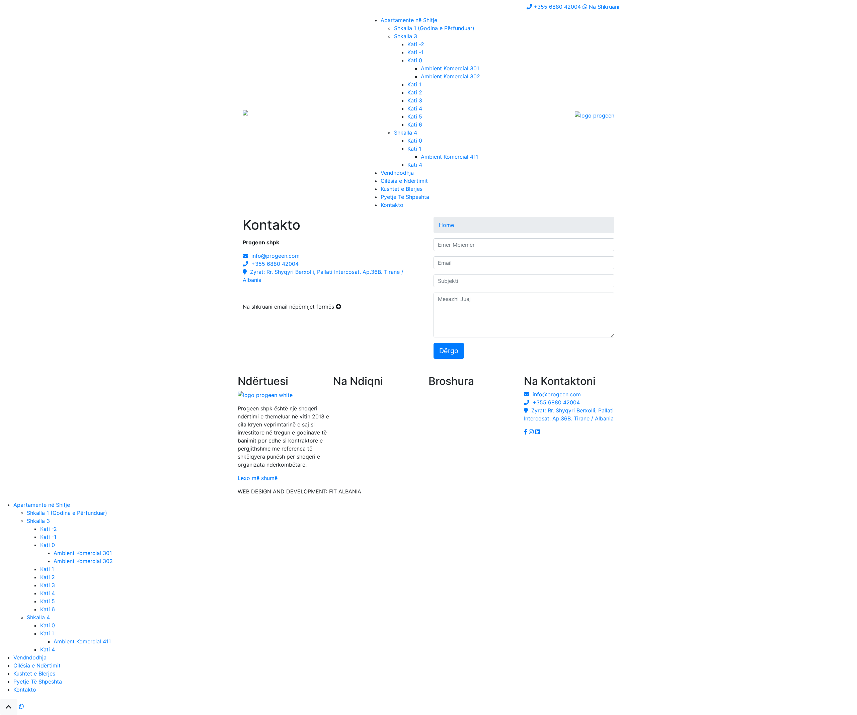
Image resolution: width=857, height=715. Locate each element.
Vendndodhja (397, 172)
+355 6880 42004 (273, 263)
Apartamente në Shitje (409, 20)
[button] (8, 707)
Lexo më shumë (258, 478)
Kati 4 (414, 108)
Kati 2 (414, 92)
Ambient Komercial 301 (450, 68)
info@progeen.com (274, 255)
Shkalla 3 (405, 36)
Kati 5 (414, 116)
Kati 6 (414, 124)
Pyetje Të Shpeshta (405, 196)
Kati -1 (415, 52)
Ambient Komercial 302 (450, 76)
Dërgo (448, 351)
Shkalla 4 (405, 132)
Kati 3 (414, 100)
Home (446, 225)
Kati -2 (415, 44)
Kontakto (392, 205)
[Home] (255, 115)
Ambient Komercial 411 (449, 156)
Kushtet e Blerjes (401, 188)
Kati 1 (414, 84)
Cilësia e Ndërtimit (404, 180)
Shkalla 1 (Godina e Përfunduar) (434, 28)
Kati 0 (414, 60)
